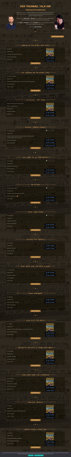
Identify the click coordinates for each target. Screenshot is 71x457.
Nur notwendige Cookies (39, 455)
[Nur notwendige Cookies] (69, 454)
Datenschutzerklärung (49, 453)
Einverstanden (30, 455)
